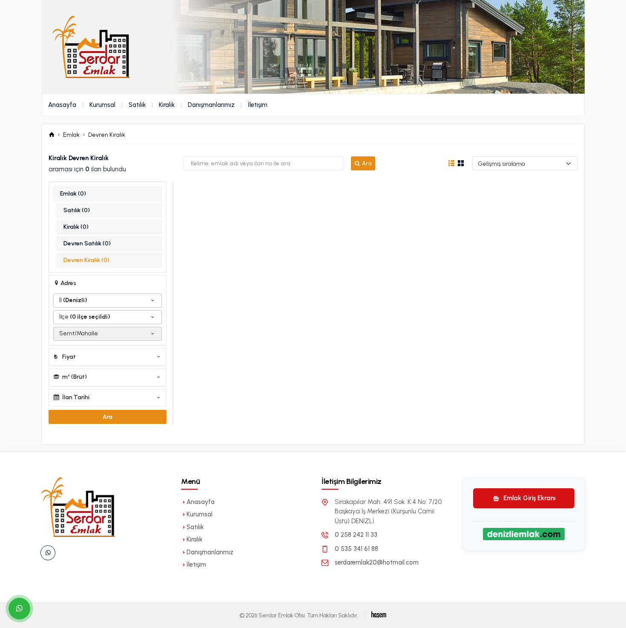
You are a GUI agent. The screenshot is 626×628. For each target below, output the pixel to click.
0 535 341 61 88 (356, 549)
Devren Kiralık (106, 134)
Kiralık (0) (76, 226)
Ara (366, 163)
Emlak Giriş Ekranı (528, 498)
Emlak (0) (73, 193)
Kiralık (167, 105)
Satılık (137, 105)
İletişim (257, 105)
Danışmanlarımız (211, 105)
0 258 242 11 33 (356, 535)
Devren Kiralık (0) (86, 260)
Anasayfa (62, 105)
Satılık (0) (76, 210)
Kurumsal (102, 105)
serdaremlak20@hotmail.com (377, 562)
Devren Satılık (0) (87, 243)
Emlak (71, 134)
